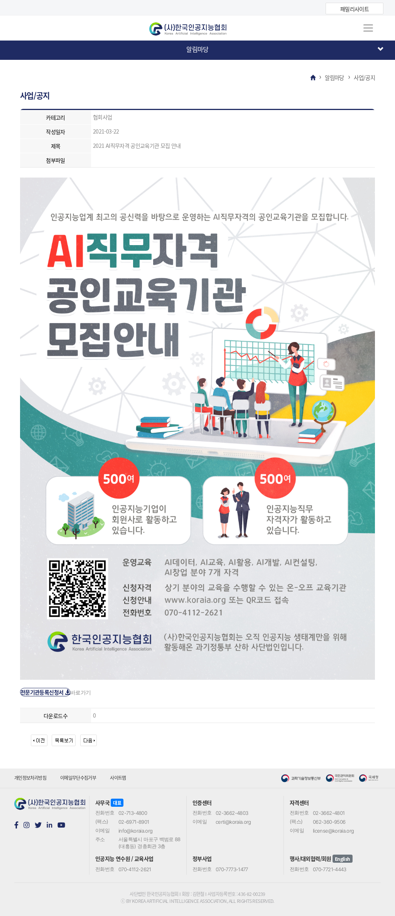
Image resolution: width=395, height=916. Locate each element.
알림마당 (197, 49)
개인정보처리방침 (30, 777)
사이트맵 (118, 777)
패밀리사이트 (354, 9)
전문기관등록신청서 (42, 692)
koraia (197, 26)
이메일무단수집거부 (78, 777)
